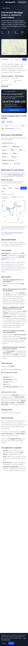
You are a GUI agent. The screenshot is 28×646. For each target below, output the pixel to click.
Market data (18, 59)
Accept (11, 643)
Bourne (5, 156)
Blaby (22, 150)
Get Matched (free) (14, 110)
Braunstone (6, 163)
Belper (5, 150)
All (3, 122)
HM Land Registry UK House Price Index (14, 232)
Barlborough (17, 146)
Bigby (13, 150)
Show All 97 (17, 163)
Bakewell (5, 146)
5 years (17, 188)
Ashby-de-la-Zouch (8, 143)
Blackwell (6, 153)
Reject (4, 643)
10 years (23, 188)
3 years (10, 188)
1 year (3, 188)
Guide (24, 59)
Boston (16, 153)
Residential (9, 122)
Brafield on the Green (9, 160)
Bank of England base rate (16, 174)
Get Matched (22, 2)
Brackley (14, 156)
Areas (11, 59)
